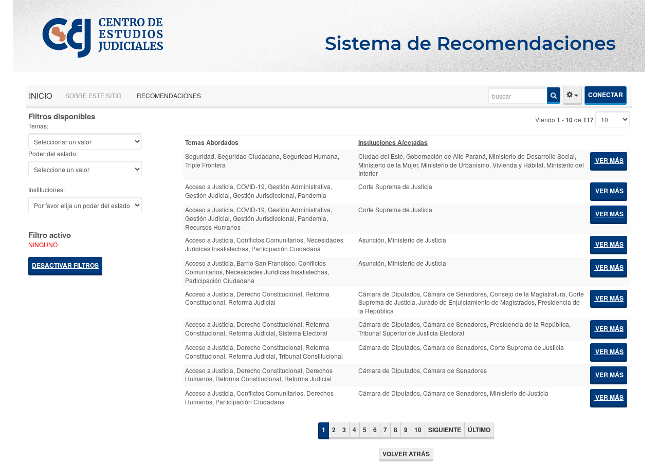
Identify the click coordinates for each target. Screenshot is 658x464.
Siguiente (444, 429)
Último (479, 429)
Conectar (605, 94)
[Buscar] (553, 95)
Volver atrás (406, 453)
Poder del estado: (53, 154)
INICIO (40, 95)
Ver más (609, 160)
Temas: (38, 126)
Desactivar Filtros (65, 265)
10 (418, 429)
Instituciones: (46, 189)
